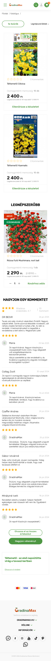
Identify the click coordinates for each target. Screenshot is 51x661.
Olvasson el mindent (12, 570)
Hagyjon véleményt (25, 541)
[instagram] (22, 638)
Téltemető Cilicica (16, 83)
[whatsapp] (25, 644)
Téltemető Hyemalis (17, 165)
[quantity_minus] (10, 283)
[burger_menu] (5, 5)
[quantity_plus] (19, 283)
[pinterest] (43, 638)
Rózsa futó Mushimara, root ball (23, 260)
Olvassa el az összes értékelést (25, 532)
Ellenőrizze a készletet (25, 106)
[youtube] (29, 638)
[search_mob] (36, 5)
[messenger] (8, 638)
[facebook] (15, 638)
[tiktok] (36, 638)
